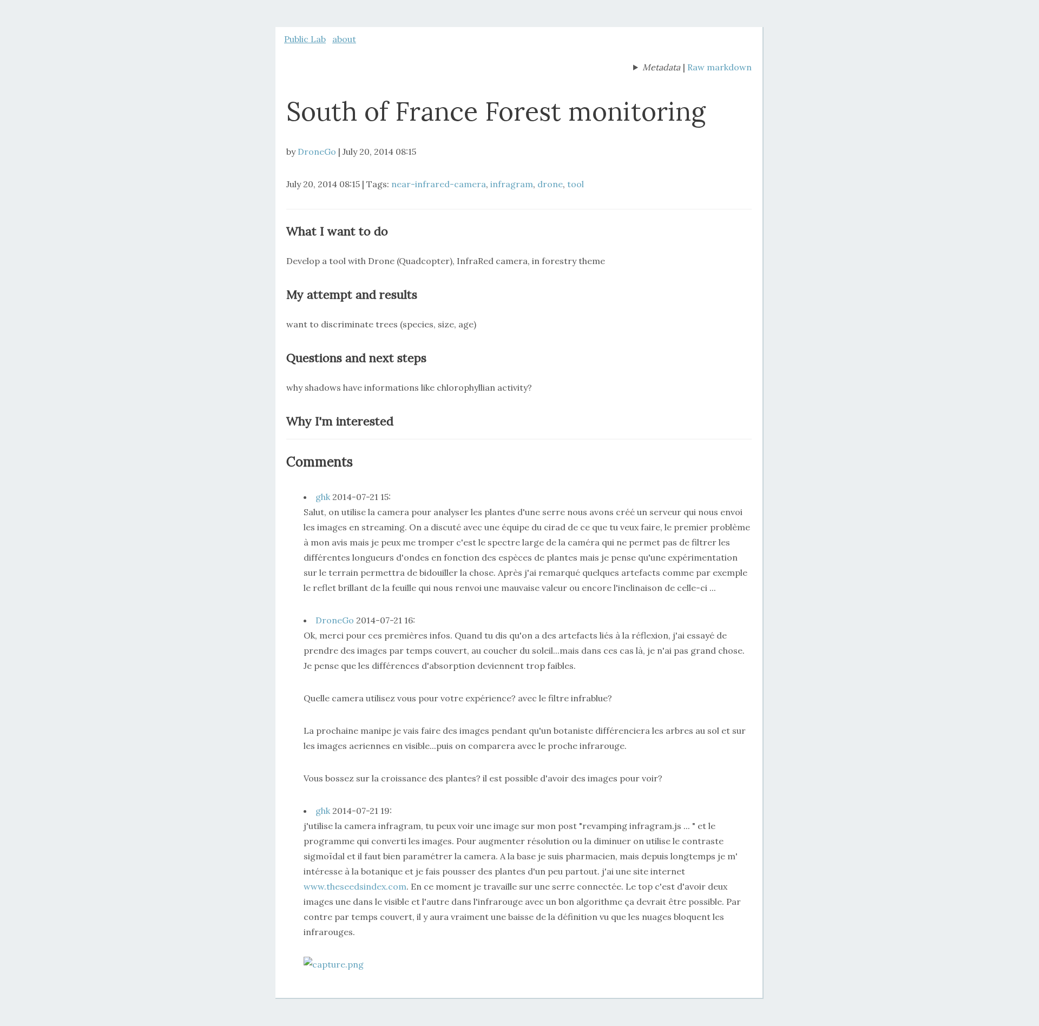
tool (575, 184)
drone (550, 184)
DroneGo (317, 151)
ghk (322, 496)
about (344, 39)
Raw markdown (719, 67)
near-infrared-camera (438, 184)
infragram (511, 184)
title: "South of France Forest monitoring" (656, 68)
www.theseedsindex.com (355, 886)
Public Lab (305, 39)
